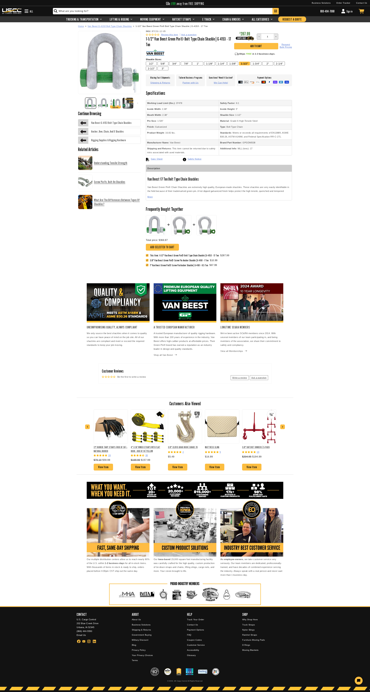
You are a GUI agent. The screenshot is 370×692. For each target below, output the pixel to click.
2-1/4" (279, 63)
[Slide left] (81, 103)
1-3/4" (256, 63)
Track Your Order (195, 619)
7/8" (186, 63)
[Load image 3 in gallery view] (115, 103)
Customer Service (196, 645)
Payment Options (195, 630)
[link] (180, 260)
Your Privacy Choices (142, 655)
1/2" (151, 63)
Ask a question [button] (259, 377)
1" (198, 63)
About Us (136, 619)
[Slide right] (137, 103)
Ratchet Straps (249, 635)
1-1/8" (209, 63)
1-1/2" (244, 63)
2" (268, 63)
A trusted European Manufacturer (174, 327)
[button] (153, 34)
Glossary (191, 655)
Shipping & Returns (160, 82)
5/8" (163, 63)
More (150, 197)
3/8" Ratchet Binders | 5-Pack (256, 447)
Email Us (81, 635)
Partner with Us (190, 82)
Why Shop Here (250, 619)
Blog (134, 645)
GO (275, 11)
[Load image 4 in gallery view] (127, 103)
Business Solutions (321, 3)
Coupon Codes (194, 640)
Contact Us (361, 3)
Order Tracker (343, 3)
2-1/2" (151, 68)
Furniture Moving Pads (253, 640)
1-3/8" (232, 63)
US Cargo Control (180, 681)
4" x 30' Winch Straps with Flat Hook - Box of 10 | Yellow (145, 449)
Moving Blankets (250, 650)
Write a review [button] (239, 377)
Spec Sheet (157, 159)
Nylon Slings (248, 630)
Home (81, 26)
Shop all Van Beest (163, 355)
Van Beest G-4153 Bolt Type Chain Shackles (110, 26)
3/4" (174, 63)
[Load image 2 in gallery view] (103, 103)
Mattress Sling (212, 447)
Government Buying (141, 635)
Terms (135, 660)
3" (163, 68)
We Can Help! (221, 82)
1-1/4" (221, 63)
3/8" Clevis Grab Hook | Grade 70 (183, 447)
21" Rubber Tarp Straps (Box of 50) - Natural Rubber (110, 449)
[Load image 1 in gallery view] (90, 103)
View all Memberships (231, 351)
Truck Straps (248, 625)
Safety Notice (194, 159)
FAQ (189, 635)
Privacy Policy (139, 650)
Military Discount (140, 640)
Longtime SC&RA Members (235, 327)
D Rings (246, 645)
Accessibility (193, 650)
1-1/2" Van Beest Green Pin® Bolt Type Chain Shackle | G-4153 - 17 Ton (172, 26)
